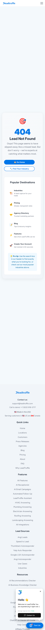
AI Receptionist (22, 485)
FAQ (22, 463)
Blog (22, 450)
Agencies (22, 446)
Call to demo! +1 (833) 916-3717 (22, 407)
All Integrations (22, 524)
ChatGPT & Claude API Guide (22, 620)
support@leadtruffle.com (22, 403)
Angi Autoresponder (22, 559)
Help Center (22, 625)
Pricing (23, 455)
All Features (22, 480)
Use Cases (22, 563)
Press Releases (22, 441)
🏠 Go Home (19, 162)
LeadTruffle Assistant (22, 498)
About (22, 459)
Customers (22, 437)
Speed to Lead (22, 541)
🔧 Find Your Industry (19, 169)
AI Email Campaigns (22, 489)
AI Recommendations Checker (22, 580)
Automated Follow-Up (22, 494)
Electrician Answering (22, 511)
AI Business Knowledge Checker (22, 585)
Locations (22, 433)
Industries (22, 568)
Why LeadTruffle (22, 468)
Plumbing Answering (22, 507)
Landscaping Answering (22, 520)
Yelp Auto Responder (22, 550)
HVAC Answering (22, 502)
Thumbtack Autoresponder (22, 546)
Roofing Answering (22, 516)
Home (22, 428)
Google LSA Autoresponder (23, 555)
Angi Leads (22, 537)
